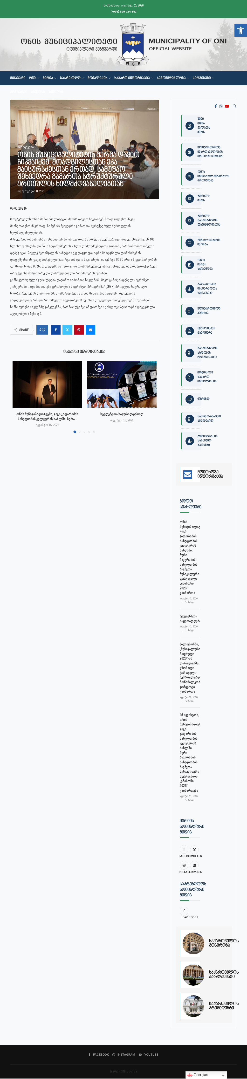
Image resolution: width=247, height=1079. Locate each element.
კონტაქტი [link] (18, 92)
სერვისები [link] (202, 78)
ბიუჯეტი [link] (38, 92)
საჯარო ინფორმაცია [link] (132, 78)
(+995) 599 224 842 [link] (123, 11)
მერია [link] (48, 78)
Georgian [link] (200, 1074)
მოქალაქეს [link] (97, 78)
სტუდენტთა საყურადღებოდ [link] (121, 414)
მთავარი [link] (17, 78)
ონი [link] (32, 78)
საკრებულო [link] (70, 78)
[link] (240, 30)
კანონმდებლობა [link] (171, 78)
